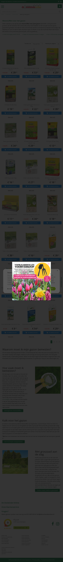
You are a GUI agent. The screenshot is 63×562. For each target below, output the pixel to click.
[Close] (48, 264)
